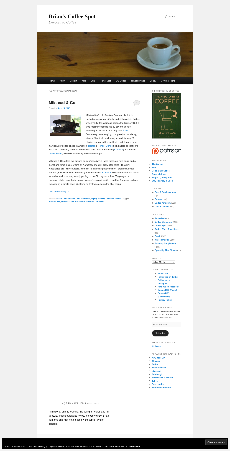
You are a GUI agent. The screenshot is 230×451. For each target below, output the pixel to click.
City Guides (121, 80)
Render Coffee (105, 145)
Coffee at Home (168, 80)
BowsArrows (54, 201)
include (64, 201)
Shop (93, 80)
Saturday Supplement (165, 243)
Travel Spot (105, 80)
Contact (73, 80)
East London (158, 384)
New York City (158, 357)
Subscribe (160, 333)
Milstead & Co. (63, 102)
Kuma (71, 201)
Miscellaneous (162, 239)
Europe (158, 199)
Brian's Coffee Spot (72, 16)
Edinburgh (157, 374)
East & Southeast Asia (165, 192)
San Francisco (159, 367)
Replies (100, 201)
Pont (154, 167)
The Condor (157, 164)
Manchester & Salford (162, 377)
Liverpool (156, 370)
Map (84, 80)
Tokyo (155, 380)
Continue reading (59, 191)
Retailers (110, 198)
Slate (125, 130)
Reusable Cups (138, 80)
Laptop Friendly (98, 198)
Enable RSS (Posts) (167, 289)
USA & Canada (162, 206)
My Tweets (156, 346)
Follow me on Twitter (168, 276)
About (62, 80)
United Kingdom (163, 202)
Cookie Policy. (134, 446)
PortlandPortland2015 (84, 201)
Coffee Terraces (83, 198)
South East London (161, 387)
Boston (91, 145)
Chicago (156, 360)
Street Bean (55, 153)
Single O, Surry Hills (162, 177)
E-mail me (163, 273)
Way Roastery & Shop (162, 180)
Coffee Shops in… (163, 221)
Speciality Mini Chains (166, 250)
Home (52, 80)
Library (153, 80)
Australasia (160, 218)
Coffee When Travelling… (167, 229)
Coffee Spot (160, 225)
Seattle (118, 198)
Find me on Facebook (168, 286)
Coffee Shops (69, 198)
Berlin (155, 364)
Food (157, 236)
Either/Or (118, 149)
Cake (59, 198)
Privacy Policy (165, 299)
